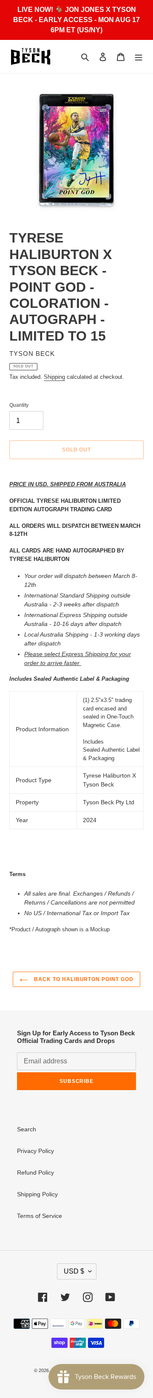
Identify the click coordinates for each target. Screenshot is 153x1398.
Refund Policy (35, 1172)
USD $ (74, 1271)
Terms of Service (39, 1215)
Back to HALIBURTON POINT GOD (82, 979)
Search (26, 1129)
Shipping (54, 377)
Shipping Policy (37, 1194)
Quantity (18, 405)
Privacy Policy (35, 1150)
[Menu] (138, 56)
